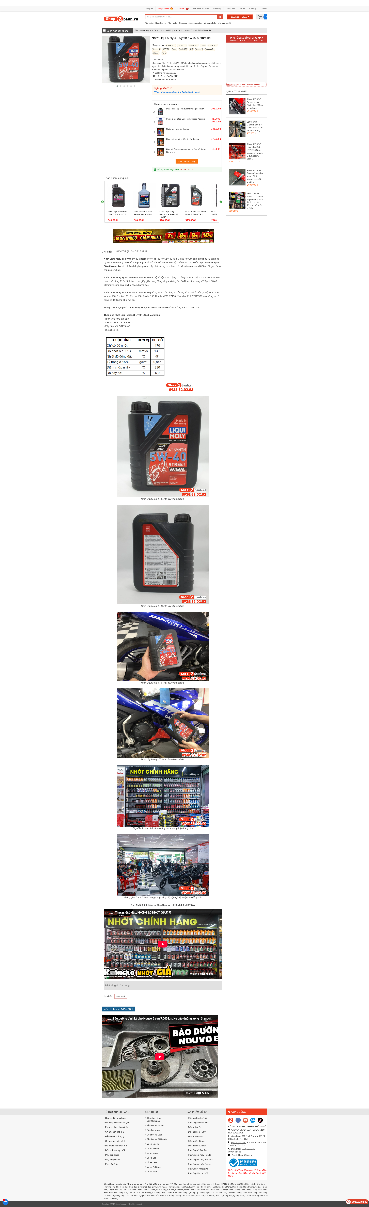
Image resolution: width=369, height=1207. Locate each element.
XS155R (156, 53)
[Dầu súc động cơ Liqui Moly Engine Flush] (160, 111)
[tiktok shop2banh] (260, 1120)
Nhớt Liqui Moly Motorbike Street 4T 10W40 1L (168, 214)
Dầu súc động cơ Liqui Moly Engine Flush (185, 109)
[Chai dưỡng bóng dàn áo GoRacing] (160, 142)
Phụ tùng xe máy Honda (199, 1155)
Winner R (156, 49)
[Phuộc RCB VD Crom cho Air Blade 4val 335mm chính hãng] (237, 107)
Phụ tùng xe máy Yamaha (200, 1159)
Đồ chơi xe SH (195, 1127)
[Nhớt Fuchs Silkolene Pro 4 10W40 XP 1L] (196, 195)
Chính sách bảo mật (114, 1132)
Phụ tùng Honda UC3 (198, 1173)
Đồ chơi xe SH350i (197, 1132)
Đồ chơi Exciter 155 (197, 1118)
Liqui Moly (169, 30)
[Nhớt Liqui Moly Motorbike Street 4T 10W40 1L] (170, 195)
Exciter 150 (170, 45)
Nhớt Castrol (160, 23)
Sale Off (180, 9)
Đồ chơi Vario (153, 1130)
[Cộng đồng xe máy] (230, 1120)
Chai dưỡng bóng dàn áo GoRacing (182, 139)
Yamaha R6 (209, 49)
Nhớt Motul (172, 23)
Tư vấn (242, 9)
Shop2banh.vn (121, 1204)
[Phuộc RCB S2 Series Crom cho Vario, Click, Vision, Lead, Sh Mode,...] (237, 178)
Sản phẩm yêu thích (201, 9)
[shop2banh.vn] (245, 1120)
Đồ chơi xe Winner (197, 1145)
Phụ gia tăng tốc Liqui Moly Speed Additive (185, 119)
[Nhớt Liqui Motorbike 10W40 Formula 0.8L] (118, 195)
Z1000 (203, 45)
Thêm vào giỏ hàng (186, 161)
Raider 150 (193, 45)
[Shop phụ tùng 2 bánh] (238, 1120)
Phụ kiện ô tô (111, 1164)
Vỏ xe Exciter (153, 1144)
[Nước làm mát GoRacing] (160, 131)
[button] (117, 86)
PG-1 (164, 53)
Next (220, 201)
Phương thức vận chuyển (117, 1122)
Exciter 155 (212, 45)
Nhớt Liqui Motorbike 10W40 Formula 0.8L (117, 213)
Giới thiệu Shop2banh (131, 251)
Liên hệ (264, 9)
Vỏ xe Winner (153, 1148)
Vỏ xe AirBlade (154, 1167)
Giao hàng (217, 9)
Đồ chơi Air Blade (196, 1141)
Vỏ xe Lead (152, 1162)
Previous (102, 201)
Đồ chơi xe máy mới (115, 1150)
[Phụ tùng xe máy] (121, 19)
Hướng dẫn (230, 9)
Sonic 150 (183, 49)
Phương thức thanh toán (116, 1127)
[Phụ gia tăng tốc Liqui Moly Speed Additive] (160, 121)
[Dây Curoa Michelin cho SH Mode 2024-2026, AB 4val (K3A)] (237, 129)
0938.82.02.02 (186, 169)
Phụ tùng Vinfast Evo (198, 1168)
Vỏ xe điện (152, 1171)
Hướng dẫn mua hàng (115, 1118)
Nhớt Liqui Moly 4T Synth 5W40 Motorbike (193, 30)
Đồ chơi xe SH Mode (157, 1139)
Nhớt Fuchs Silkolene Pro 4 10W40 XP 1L (195, 213)
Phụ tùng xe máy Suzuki (199, 1164)
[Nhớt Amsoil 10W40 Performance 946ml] (144, 195)
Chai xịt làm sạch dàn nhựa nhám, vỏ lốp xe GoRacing (186, 150)
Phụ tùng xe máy (142, 30)
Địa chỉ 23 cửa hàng (239, 17)
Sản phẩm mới (163, 9)
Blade (174, 49)
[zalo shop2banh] (252, 1120)
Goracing (183, 23)
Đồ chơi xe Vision (155, 1125)
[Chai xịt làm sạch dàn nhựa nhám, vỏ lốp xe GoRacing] (160, 152)
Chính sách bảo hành (115, 1141)
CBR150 (165, 49)
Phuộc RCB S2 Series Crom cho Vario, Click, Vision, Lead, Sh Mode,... (255, 176)
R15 (191, 49)
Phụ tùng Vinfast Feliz (198, 1150)
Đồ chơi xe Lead (154, 1134)
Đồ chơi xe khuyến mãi (116, 1145)
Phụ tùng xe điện (113, 1159)
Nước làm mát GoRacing (177, 129)
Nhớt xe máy (157, 30)
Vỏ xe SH (151, 1158)
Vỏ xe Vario (152, 1153)
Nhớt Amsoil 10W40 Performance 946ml (142, 213)
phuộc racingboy (195, 23)
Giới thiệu (253, 9)
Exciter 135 (182, 45)
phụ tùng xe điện (225, 23)
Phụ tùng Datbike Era (198, 1122)
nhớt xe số (120, 996)
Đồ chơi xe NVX (196, 1136)
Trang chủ (149, 9)
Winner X (199, 49)
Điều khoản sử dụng (114, 1136)
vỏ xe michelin (210, 23)
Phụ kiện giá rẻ (112, 1155)
